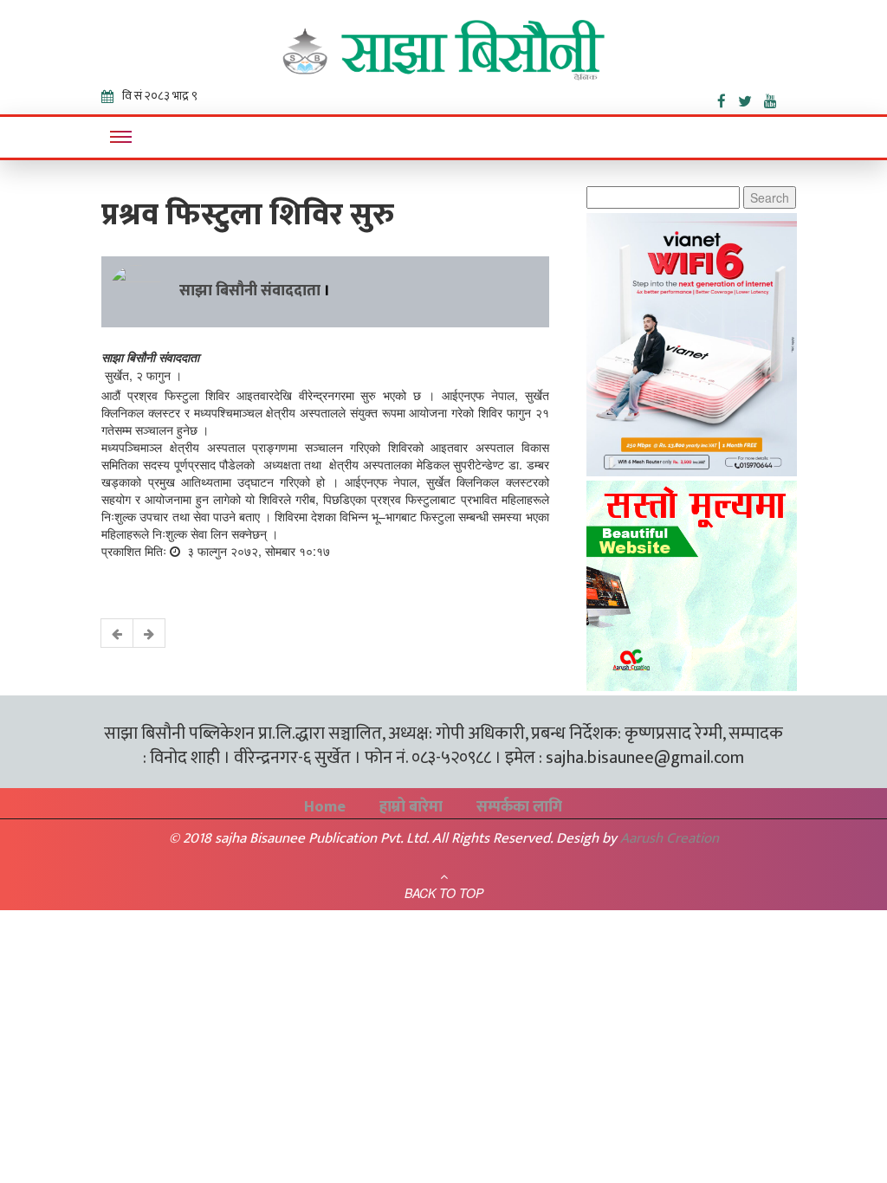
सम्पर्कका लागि (519, 807)
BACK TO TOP (444, 893)
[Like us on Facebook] (727, 98)
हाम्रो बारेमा (411, 807)
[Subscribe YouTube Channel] (775, 98)
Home (325, 807)
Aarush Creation (669, 838)
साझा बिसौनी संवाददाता (249, 291)
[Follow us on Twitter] (751, 98)
